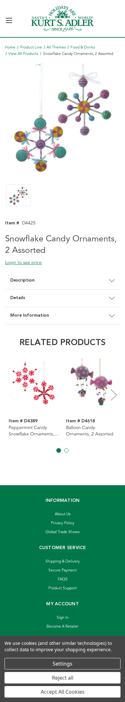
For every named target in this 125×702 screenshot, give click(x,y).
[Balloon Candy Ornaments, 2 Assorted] (91, 384)
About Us (63, 514)
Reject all (62, 677)
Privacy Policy (62, 523)
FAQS (63, 579)
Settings (62, 663)
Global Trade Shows (62, 532)
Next (113, 394)
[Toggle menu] (9, 17)
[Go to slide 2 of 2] (66, 450)
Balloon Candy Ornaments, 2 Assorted (89, 431)
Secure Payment (62, 570)
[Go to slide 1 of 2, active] (58, 450)
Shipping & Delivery (63, 561)
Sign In (63, 618)
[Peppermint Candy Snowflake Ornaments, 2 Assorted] (34, 384)
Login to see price (23, 262)
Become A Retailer (62, 626)
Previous (11, 394)
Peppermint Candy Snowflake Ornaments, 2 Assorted (33, 431)
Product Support (62, 588)
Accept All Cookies (63, 691)
